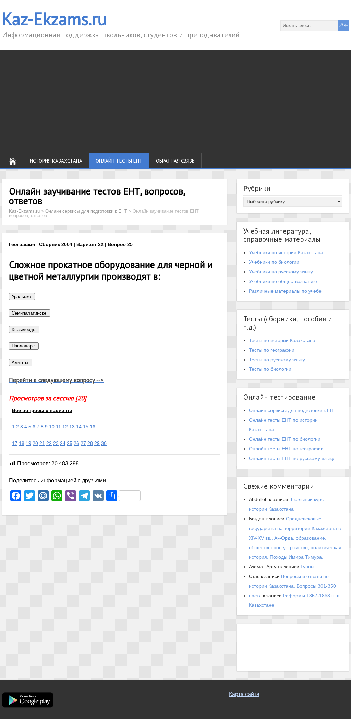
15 (85, 426)
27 (83, 443)
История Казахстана (56, 160)
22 (49, 443)
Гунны (307, 566)
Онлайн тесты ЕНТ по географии (286, 448)
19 (28, 443)
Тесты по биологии (270, 369)
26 (76, 443)
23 (56, 443)
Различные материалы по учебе (285, 291)
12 (65, 426)
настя (255, 595)
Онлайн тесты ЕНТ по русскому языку (291, 458)
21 (42, 443)
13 (72, 426)
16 (92, 426)
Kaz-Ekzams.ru (54, 19)
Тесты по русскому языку (277, 359)
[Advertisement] (175, 102)
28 (90, 443)
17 (14, 443)
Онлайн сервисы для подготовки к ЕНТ (293, 410)
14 (79, 426)
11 (58, 426)
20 (35, 443)
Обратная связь (175, 160)
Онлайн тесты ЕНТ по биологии (284, 439)
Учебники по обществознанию (283, 281)
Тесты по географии (271, 350)
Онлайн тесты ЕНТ (119, 160)
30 (104, 443)
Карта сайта (244, 694)
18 (21, 443)
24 (62, 443)
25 (69, 443)
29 (97, 443)
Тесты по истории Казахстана (282, 340)
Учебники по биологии (274, 262)
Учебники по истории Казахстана (286, 252)
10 (52, 426)
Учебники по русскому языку (281, 271)
